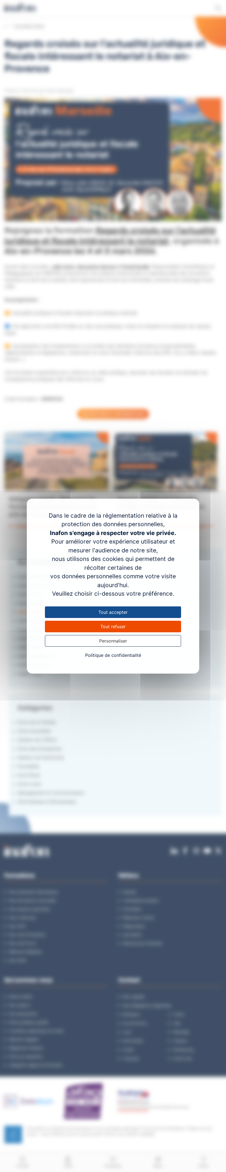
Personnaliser (113, 641)
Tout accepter (113, 612)
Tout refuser (113, 626)
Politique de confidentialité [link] (113, 655)
